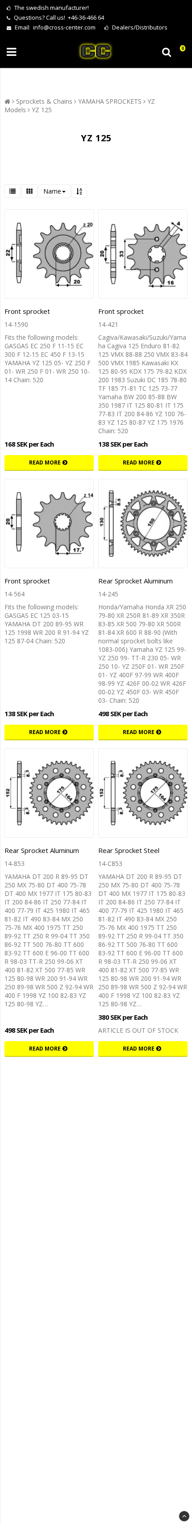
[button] (180, 52)
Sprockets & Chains (44, 101)
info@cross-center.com (64, 27)
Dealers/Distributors (139, 27)
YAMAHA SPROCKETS (110, 101)
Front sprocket (27, 311)
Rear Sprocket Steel (128, 850)
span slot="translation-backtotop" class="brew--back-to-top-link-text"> (184, 1516)
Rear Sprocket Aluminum (135, 580)
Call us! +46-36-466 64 (75, 17)
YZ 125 (42, 110)
